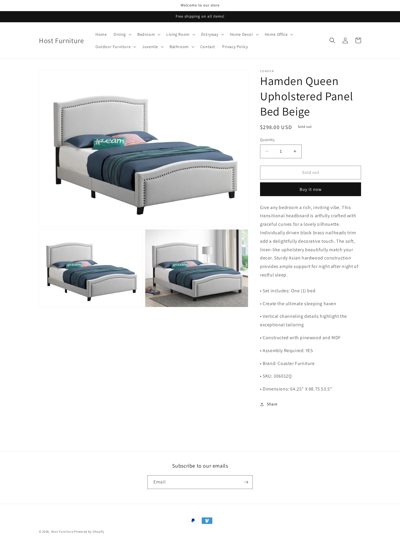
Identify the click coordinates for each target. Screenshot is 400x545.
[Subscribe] (246, 482)
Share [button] (272, 404)
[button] (122, 34)
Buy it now (311, 189)
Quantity (267, 139)
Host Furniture (62, 531)
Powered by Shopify (89, 531)
